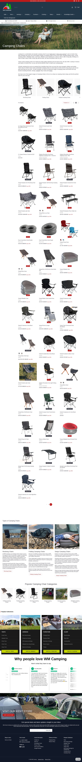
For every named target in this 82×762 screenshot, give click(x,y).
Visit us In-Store (8, 739)
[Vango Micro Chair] (28, 262)
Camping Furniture (16, 22)
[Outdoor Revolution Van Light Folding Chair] (49, 376)
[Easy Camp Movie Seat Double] (28, 232)
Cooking (44, 14)
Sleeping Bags (67, 635)
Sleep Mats (66, 638)
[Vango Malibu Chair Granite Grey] (49, 290)
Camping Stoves (67, 751)
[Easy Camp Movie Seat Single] (49, 232)
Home (2, 22)
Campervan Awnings (26, 638)
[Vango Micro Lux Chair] (49, 204)
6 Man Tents (4, 641)
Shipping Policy (52, 739)
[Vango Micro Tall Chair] (28, 347)
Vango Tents (4, 647)
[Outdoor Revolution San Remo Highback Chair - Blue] (69, 147)
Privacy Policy (37, 744)
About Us (36, 741)
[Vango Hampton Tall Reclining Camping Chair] (49, 175)
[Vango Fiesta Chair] (69, 233)
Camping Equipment (8, 22)
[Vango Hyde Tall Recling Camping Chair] (28, 459)
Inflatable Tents (5, 638)
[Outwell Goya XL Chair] (28, 431)
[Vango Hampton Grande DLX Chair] (69, 175)
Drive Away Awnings (26, 635)
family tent (52, 54)
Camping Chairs (46, 635)
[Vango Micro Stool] (69, 376)
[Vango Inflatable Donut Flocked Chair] (69, 431)
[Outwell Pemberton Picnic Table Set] (69, 203)
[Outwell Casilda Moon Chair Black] (49, 346)
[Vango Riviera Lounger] (49, 317)
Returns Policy (52, 741)
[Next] (51, 504)
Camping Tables (46, 638)
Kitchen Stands (46, 644)
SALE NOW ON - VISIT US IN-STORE (38, 0)
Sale (5, 14)
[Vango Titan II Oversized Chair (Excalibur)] (69, 318)
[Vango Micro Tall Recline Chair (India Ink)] (49, 262)
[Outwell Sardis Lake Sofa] (28, 203)
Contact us (36, 739)
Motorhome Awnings (26, 647)
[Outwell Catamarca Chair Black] (28, 317)
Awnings (19, 14)
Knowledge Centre (69, 14)
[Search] (42, 7)
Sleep (51, 14)
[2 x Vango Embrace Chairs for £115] (28, 146)
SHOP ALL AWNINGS (30, 651)
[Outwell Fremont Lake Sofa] (69, 118)
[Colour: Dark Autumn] (61, 240)
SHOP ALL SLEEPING (72, 651)
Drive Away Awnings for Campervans (69, 749)
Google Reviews (37, 748)
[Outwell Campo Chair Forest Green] (49, 404)
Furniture (35, 14)
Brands (59, 14)
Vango (50, 70)
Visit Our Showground (9, 18)
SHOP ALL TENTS (10, 651)
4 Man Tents (4, 644)
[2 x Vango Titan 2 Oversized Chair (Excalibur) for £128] (28, 119)
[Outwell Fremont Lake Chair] (49, 118)
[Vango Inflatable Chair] (28, 290)
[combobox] (28, 7)
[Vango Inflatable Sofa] (69, 261)
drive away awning (61, 54)
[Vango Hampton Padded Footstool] (49, 458)
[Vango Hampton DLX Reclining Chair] (28, 175)
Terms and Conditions (38, 746)
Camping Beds (67, 641)
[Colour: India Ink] (40, 211)
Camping (27, 14)
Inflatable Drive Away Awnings (28, 644)
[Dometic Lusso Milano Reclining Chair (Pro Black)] (69, 459)
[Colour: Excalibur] (43, 211)
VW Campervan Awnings (27, 641)
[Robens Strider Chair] (49, 431)
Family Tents (4, 635)
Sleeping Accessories (68, 644)
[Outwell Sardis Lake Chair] (28, 375)
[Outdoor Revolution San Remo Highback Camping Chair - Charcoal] (49, 147)
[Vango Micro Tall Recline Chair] (28, 404)
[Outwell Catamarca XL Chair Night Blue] (28, 487)
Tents (11, 14)
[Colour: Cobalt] (63, 240)
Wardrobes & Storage (47, 641)
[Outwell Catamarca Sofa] (69, 290)
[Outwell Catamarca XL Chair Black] (69, 404)
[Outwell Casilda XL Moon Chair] (69, 346)
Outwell (38, 70)
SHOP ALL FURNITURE (51, 651)
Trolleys (44, 647)
